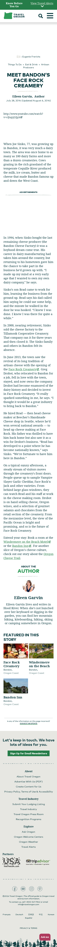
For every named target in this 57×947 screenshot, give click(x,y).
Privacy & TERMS (28, 928)
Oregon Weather (28, 841)
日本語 (31, 914)
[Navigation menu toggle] (50, 15)
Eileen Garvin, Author (28, 96)
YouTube (23, 888)
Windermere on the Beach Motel (27, 542)
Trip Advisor (38, 862)
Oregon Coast (11, 673)
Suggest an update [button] (28, 723)
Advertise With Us (28, 781)
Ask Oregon (28, 831)
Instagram (31, 888)
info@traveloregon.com (28, 904)
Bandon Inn (22, 546)
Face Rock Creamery (24, 369)
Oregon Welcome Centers (28, 836)
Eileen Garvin (28, 597)
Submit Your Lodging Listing (28, 804)
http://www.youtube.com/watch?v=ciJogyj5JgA (23, 115)
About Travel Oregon (28, 776)
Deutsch (19, 914)
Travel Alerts (28, 846)
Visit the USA (11, 862)
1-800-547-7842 (32, 902)
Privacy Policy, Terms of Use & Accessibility (28, 791)
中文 (41, 914)
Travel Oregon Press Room (29, 814)
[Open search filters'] (40, 16)
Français (6, 914)
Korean (51, 914)
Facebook (14, 888)
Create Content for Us (28, 786)
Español (28, 918)
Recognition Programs (28, 819)
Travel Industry (28, 809)
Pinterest (39, 888)
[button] (44, 937)
